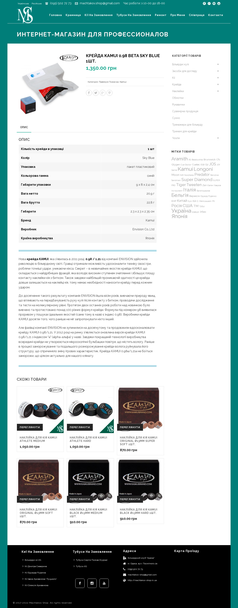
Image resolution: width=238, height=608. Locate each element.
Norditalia (189, 175)
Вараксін (194, 195)
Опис (24, 127)
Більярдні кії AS (33, 560)
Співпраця (197, 15)
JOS (212, 164)
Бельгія (180, 195)
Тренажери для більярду (187, 124)
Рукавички (178, 104)
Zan (204, 185)
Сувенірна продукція (185, 111)
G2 (206, 164)
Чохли (176, 138)
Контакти (215, 15)
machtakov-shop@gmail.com (142, 574)
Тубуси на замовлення (133, 15)
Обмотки (178, 97)
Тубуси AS (81, 566)
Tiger (181, 184)
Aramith (179, 158)
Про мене (177, 15)
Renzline (214, 175)
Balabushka (197, 160)
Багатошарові (203, 191)
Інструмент (177, 191)
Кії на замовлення (99, 15)
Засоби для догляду (184, 71)
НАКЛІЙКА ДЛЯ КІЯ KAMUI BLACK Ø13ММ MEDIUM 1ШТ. (88, 513)
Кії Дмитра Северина (36, 566)
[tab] (24, 127)
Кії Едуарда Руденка (35, 572)
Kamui (123, 82)
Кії (173, 77)
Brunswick (210, 159)
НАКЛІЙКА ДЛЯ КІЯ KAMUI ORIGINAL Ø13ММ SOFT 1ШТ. (38, 513)
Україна (181, 210)
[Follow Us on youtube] (104, 583)
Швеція (195, 212)
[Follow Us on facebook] (80, 583)
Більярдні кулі (180, 64)
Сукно (176, 117)
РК (213, 201)
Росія (176, 205)
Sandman (176, 180)
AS (190, 160)
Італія (189, 190)
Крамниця (73, 15)
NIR (182, 175)
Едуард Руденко (208, 196)
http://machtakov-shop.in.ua (142, 580)
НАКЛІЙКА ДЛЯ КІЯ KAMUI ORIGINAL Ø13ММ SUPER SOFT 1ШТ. (138, 441)
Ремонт (161, 15)
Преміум (103, 82)
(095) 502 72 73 (60, 3)
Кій (194, 200)
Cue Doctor (186, 165)
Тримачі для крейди (184, 131)
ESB (202, 165)
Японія (179, 216)
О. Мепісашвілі (204, 201)
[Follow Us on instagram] (92, 583)
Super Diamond (196, 179)
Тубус (202, 206)
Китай (182, 201)
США (188, 205)
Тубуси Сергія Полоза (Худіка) (91, 560)
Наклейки (178, 91)
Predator (202, 174)
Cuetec (196, 164)
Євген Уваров (214, 185)
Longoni (203, 169)
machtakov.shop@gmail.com (100, 3)
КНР (173, 200)
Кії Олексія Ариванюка (36, 585)
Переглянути (30, 427)
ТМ (196, 206)
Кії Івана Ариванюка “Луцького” (41, 579)
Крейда (176, 84)
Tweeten (194, 185)
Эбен (203, 211)
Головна (55, 15)
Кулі (190, 201)
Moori (175, 175)
